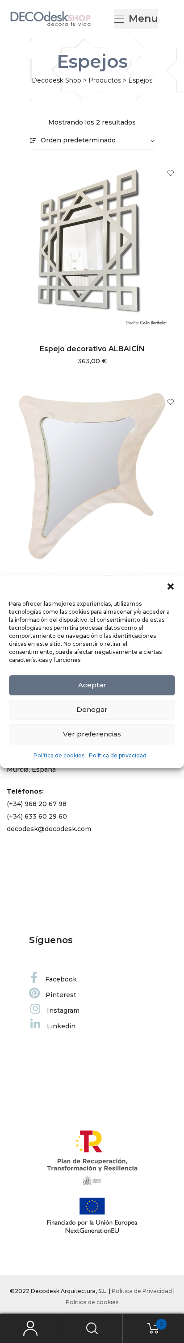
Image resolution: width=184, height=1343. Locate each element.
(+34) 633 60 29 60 (37, 816)
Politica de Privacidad (142, 1291)
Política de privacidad (117, 755)
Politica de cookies (92, 1302)
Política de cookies (58, 755)
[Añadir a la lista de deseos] (166, 173)
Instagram (63, 1010)
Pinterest (61, 995)
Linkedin (61, 1026)
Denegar (92, 709)
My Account (30, 1328)
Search (91, 1328)
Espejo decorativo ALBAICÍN (92, 349)
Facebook (61, 979)
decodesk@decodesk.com (49, 829)
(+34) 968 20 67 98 (37, 804)
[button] (170, 586)
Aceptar (92, 685)
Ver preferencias (92, 734)
